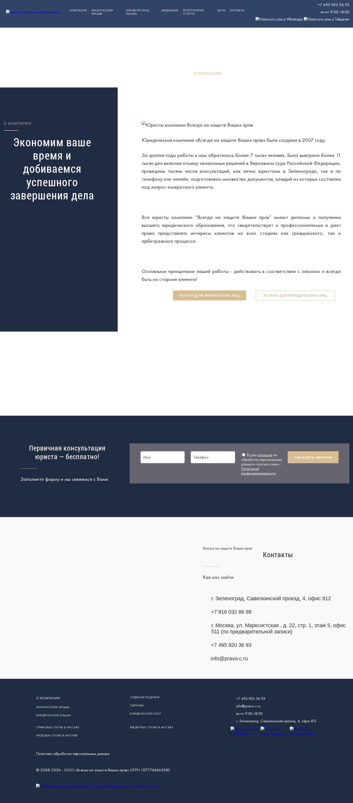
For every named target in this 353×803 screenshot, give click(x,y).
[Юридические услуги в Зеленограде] (32, 12)
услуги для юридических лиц (295, 295)
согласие (265, 455)
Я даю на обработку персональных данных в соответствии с (261, 464)
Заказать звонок (313, 457)
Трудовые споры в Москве (57, 735)
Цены (221, 10)
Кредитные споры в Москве (151, 727)
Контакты (237, 10)
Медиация (170, 10)
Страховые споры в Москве (57, 727)
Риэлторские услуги (193, 12)
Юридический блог (145, 713)
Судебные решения (144, 697)
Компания (78, 10)
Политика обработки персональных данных (73, 753)
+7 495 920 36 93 (333, 4)
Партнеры (137, 705)
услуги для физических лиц (209, 295)
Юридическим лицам (53, 715)
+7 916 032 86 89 (231, 612)
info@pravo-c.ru (229, 658)
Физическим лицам (102, 12)
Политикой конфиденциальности (258, 471)
